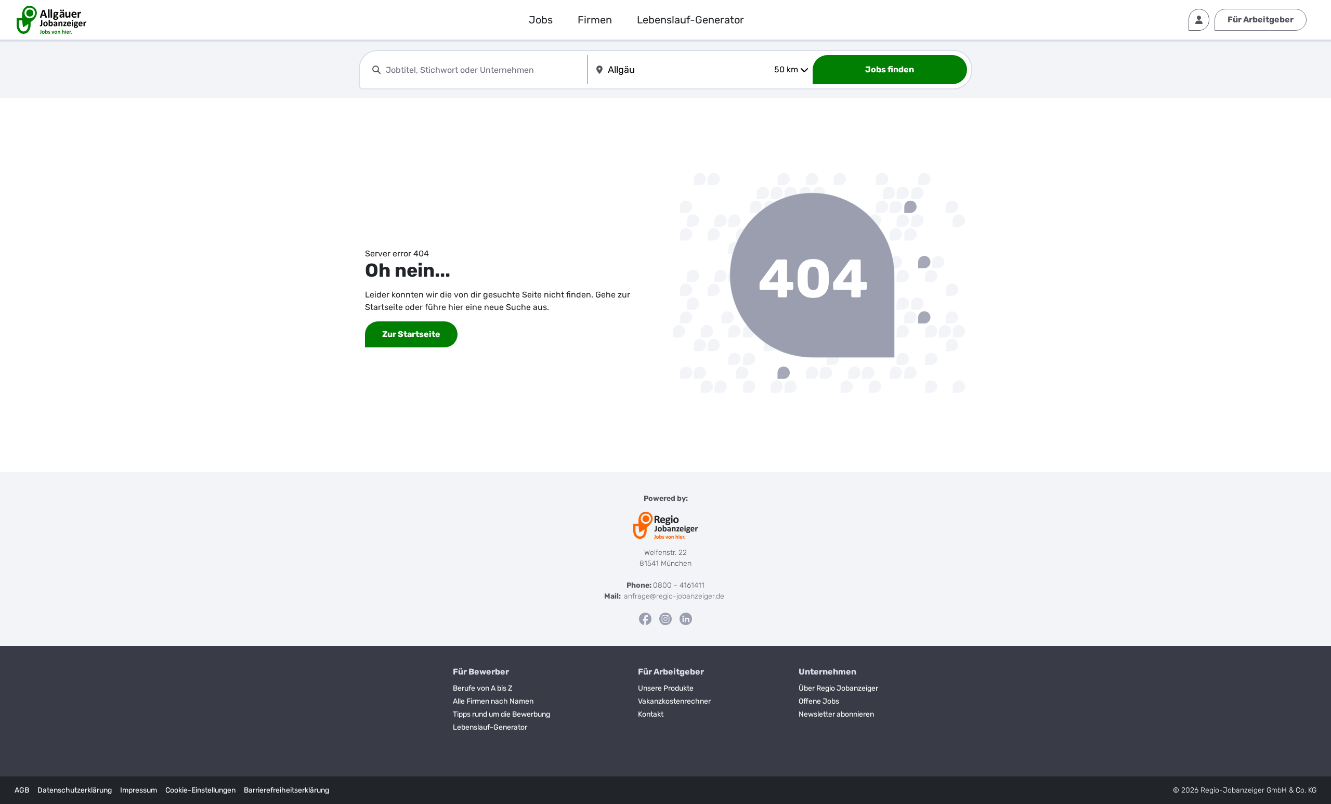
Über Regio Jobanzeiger (838, 688)
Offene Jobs (819, 701)
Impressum (138, 790)
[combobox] (484, 70)
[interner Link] (57, 20)
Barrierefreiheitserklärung (286, 790)
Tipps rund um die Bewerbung (501, 714)
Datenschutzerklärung (74, 790)
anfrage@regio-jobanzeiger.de (674, 596)
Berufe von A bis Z (482, 688)
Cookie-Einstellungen (200, 790)
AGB (22, 790)
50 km (786, 69)
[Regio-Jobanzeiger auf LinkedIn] (686, 618)
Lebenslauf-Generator (690, 20)
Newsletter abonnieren (836, 714)
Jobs (541, 20)
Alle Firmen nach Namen (493, 701)
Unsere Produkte (666, 688)
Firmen (595, 20)
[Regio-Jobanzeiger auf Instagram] (665, 618)
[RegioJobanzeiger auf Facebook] (645, 618)
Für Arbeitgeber (1261, 19)
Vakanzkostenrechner (674, 701)
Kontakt (650, 714)
